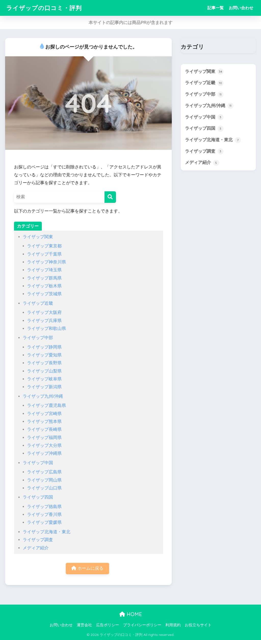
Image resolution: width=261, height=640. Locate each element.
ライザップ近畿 (38, 303)
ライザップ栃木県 (44, 286)
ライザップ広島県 (44, 472)
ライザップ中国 (38, 462)
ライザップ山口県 (44, 488)
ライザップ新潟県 (44, 386)
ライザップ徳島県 (44, 506)
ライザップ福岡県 (44, 437)
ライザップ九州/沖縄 (43, 396)
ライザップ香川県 (44, 514)
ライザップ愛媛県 (44, 522)
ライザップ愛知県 (44, 355)
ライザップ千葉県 (44, 254)
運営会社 (84, 625)
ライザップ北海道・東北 (46, 531)
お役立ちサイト (198, 625)
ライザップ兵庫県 (44, 320)
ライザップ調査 (38, 539)
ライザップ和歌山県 (46, 328)
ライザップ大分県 (44, 445)
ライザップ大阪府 (44, 312)
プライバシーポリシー (142, 625)
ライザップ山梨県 (44, 371)
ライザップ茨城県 (44, 293)
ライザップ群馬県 (44, 278)
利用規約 (173, 625)
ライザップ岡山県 (44, 480)
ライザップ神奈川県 (46, 262)
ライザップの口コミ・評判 (44, 7)
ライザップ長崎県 (44, 429)
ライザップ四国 (38, 497)
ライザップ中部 (38, 337)
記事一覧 (215, 8)
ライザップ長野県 (44, 363)
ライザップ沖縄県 (44, 453)
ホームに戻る (89, 568)
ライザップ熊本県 (44, 421)
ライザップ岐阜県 (44, 379)
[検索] (110, 197)
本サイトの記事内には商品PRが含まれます (131, 22)
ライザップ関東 (38, 236)
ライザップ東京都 (44, 246)
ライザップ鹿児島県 (46, 405)
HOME (133, 614)
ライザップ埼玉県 (44, 270)
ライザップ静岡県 (44, 347)
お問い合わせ (241, 8)
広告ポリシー (107, 625)
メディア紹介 (36, 547)
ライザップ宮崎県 (44, 413)
